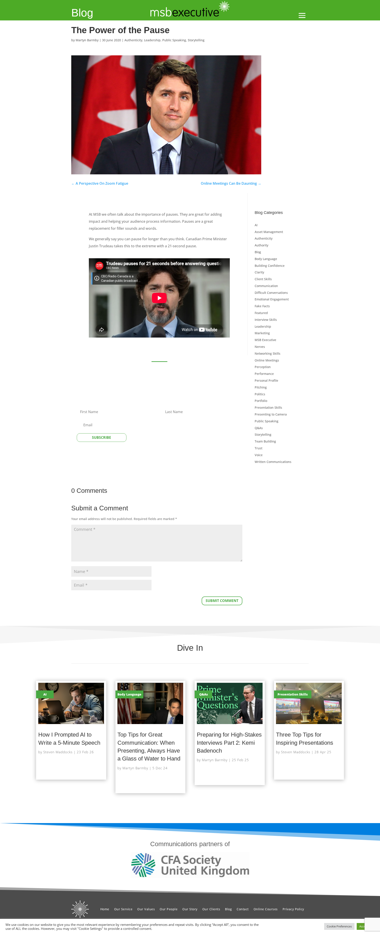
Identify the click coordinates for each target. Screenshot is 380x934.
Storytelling (196, 40)
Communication (266, 286)
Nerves (260, 347)
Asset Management (269, 232)
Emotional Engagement (272, 299)
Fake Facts (262, 306)
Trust (258, 448)
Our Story (189, 909)
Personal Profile (266, 380)
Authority (261, 245)
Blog (82, 13)
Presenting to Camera (271, 414)
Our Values (146, 909)
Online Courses (266, 909)
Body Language (266, 259)
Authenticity (133, 40)
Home (104, 909)
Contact (243, 909)
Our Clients (211, 909)
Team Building (265, 441)
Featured (261, 313)
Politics (260, 394)
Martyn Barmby (87, 40)
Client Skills (263, 279)
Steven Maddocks (58, 752)
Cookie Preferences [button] (339, 926)
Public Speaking (174, 40)
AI (256, 225)
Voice (259, 455)
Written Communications (273, 462)
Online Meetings (267, 360)
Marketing (262, 333)
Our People (168, 909)
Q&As (259, 428)
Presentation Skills (268, 407)
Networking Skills (267, 353)
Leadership (152, 40)
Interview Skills (266, 320)
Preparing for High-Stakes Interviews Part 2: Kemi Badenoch (229, 742)
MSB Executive (265, 340)
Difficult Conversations (271, 293)
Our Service (123, 909)
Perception (263, 367)
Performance (264, 374)
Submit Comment (222, 600)
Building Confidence (270, 266)
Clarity (259, 272)
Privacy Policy (293, 909)
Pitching (261, 387)
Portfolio (261, 401)
